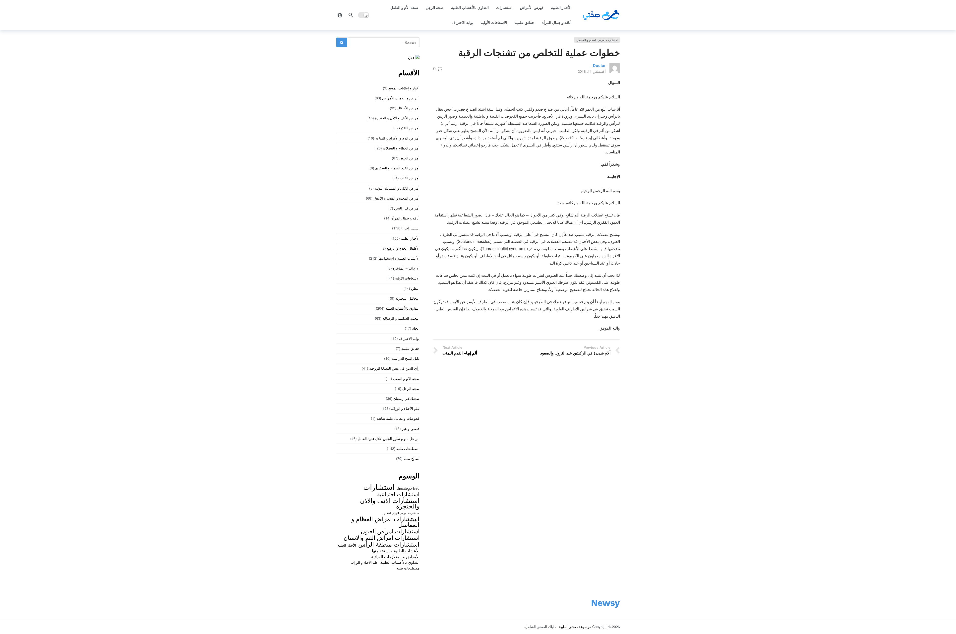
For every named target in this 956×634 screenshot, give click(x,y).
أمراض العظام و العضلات (401, 147)
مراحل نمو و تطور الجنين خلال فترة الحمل (388, 438)
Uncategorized (408, 488)
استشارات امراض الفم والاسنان (381, 537)
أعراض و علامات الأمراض (400, 97)
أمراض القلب (409, 177)
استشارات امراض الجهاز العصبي (401, 513)
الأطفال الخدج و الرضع (403, 248)
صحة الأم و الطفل (404, 7)
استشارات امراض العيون (390, 531)
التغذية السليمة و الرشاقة (400, 318)
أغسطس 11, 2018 (592, 71)
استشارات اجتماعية (398, 494)
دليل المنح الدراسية (405, 358)
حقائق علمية (524, 22)
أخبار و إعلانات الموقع (403, 87)
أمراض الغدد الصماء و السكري (397, 167)
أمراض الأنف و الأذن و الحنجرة (397, 117)
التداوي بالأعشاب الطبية (470, 7)
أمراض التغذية (409, 127)
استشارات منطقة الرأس (388, 544)
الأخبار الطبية (561, 7)
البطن (415, 288)
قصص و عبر (410, 428)
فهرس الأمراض (531, 7)
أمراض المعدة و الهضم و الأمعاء (396, 198)
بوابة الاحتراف (462, 22)
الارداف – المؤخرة (406, 268)
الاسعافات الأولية (494, 22)
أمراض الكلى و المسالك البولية (397, 188)
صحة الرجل (435, 7)
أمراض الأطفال (408, 107)
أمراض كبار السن (406, 208)
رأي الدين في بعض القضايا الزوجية (394, 368)
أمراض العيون (409, 157)
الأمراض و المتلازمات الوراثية (395, 556)
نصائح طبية (411, 458)
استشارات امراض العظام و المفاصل (597, 40)
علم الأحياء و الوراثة (405, 408)
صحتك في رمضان (406, 398)
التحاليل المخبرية (407, 298)
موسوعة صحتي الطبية (575, 626)
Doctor (599, 65)
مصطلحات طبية (407, 448)
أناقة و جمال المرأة (556, 22)
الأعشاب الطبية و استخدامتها (398, 258)
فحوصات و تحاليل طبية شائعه (397, 418)
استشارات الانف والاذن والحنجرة (389, 503)
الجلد (415, 328)
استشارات (504, 7)
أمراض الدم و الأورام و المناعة (397, 138)
